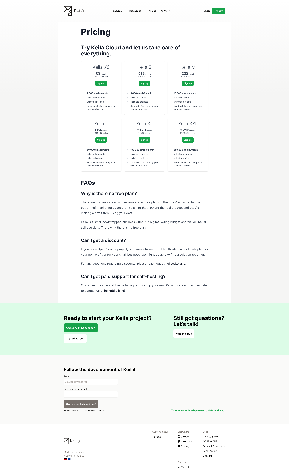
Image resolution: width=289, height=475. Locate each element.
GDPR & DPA (210, 441)
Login (206, 10)
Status (157, 436)
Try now (218, 10)
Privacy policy (211, 436)
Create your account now (80, 327)
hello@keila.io (175, 263)
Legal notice (210, 450)
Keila (78, 10)
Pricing (152, 10)
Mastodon (186, 441)
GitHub (185, 436)
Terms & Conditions (214, 446)
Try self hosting (75, 338)
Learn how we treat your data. (93, 410)
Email (67, 376)
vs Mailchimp (185, 467)
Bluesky (185, 446)
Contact (207, 455)
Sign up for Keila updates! (81, 404)
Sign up (101, 83)
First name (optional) (76, 388)
